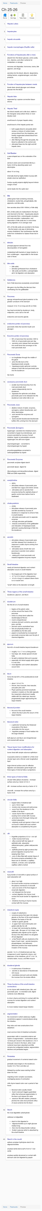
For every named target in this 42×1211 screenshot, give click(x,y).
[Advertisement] (21, 1182)
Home (5, 3)
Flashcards (14, 3)
